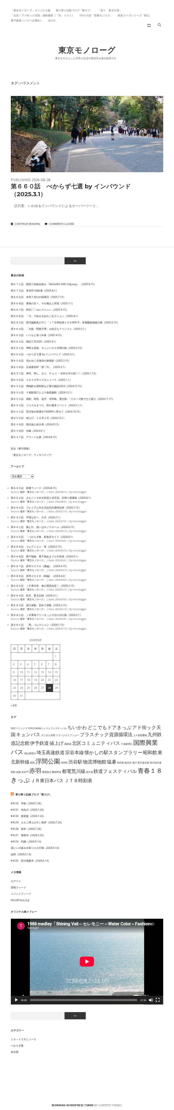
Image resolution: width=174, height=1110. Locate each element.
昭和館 (150, 752)
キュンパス (28, 734)
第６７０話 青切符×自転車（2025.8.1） (34, 290)
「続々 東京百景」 (110, 10)
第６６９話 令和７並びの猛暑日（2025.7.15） (38, 297)
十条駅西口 (127, 743)
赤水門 (24, 772)
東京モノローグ (87, 50)
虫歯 (18, 772)
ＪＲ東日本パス (47, 780)
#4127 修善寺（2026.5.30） (28, 835)
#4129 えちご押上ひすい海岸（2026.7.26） (37, 822)
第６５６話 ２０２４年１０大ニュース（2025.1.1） (41, 380)
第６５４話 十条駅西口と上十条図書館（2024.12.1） (42, 392)
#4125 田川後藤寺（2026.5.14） (31, 860)
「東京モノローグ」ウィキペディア (31, 455)
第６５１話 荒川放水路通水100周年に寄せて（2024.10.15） (46, 411)
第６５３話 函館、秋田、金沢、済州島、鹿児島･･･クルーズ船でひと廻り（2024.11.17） (62, 399)
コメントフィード (21, 894)
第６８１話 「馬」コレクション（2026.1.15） (38, 625)
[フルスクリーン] (158, 1000)
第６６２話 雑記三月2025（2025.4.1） (34, 341)
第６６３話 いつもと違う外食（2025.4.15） (37, 335)
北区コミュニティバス (96, 743)
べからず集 (17, 1045)
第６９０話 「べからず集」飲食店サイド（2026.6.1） (42, 537)
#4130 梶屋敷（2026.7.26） (28, 816)
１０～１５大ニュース (23, 1039)
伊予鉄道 (39, 743)
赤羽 (35, 770)
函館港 (67, 743)
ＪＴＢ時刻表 (78, 780)
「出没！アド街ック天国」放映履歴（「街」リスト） (42, 15)
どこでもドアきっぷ (110, 727)
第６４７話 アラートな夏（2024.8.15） (34, 437)
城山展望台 (30, 753)
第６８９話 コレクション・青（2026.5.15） (37, 546)
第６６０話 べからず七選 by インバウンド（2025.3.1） (87, 134)
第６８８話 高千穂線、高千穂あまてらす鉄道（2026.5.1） (45, 556)
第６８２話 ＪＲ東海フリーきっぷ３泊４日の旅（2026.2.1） (46, 615)
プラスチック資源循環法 (106, 734)
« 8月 (14, 705)
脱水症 (128, 762)
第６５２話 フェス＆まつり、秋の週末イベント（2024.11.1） (47, 405)
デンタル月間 (48, 735)
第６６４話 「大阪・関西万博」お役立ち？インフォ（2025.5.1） (49, 329)
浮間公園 (47, 761)
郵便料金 (56, 772)
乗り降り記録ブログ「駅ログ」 (74, 10)
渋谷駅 (75, 762)
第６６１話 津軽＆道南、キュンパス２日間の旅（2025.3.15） (47, 348)
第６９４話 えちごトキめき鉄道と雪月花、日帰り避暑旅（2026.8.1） (51, 498)
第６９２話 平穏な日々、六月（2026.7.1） (36, 517)
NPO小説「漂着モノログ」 (96, 15)
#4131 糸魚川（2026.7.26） (28, 809)
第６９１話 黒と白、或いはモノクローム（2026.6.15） (43, 527)
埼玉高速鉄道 (50, 752)
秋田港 (120, 762)
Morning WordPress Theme (73, 1105)
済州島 (64, 762)
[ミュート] (151, 1000)
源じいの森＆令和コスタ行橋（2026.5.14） (36, 848)
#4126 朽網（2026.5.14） (27, 841)
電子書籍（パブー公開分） (27, 20)
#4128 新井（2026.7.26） (27, 829)
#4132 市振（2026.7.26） (27, 803)
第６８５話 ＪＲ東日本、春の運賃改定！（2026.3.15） (43, 585)
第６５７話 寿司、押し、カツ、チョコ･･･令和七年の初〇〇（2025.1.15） (54, 373)
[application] (87, 961)
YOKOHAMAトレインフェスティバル (47, 728)
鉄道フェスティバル (115, 771)
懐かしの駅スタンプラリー (113, 752)
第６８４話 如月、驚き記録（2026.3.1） (35, 595)
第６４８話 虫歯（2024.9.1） (28, 430)
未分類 (14, 1052)
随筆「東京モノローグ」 (33, 491)
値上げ (56, 743)
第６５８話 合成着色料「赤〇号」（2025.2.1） (39, 367)
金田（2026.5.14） (22, 854)
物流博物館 (94, 762)
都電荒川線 (73, 771)
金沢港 (89, 772)
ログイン (16, 881)
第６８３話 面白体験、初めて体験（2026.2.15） (39, 605)
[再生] (16, 1000)
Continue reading (27, 224)
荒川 (134, 762)
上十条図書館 (140, 735)
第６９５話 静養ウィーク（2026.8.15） (34, 488)
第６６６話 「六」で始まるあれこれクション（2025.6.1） (45, 316)
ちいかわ (77, 727)
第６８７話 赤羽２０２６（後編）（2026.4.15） (39, 566)
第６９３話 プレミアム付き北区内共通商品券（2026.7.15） (46, 507)
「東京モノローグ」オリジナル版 (31, 10)
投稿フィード (18, 887)
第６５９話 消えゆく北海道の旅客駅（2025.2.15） (41, 360)
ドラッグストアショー (67, 735)
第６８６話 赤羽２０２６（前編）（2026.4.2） (39, 576)
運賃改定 (46, 772)
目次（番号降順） (21, 448)
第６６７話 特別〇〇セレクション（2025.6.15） (39, 309)
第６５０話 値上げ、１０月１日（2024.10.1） (38, 418)
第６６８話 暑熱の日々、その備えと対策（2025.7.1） (42, 303)
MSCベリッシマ (19, 728)
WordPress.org (20, 900)
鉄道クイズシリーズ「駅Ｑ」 (135, 15)
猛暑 (111, 762)
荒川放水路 (143, 762)
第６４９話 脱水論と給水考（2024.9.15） (36, 424)
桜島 (32, 762)
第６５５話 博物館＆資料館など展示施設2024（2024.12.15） (47, 386)
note (52, 20)
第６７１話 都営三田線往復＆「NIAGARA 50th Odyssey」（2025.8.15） (53, 284)
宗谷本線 (74, 752)
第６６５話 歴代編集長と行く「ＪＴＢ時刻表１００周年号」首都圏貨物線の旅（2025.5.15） (65, 322)
